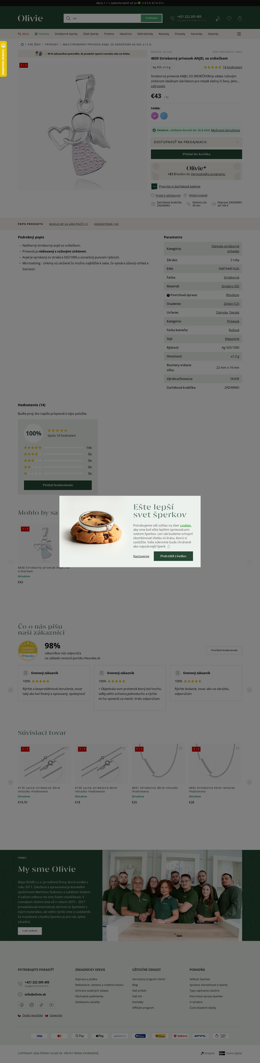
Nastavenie (141, 556)
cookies (185, 525)
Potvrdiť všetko (173, 556)
